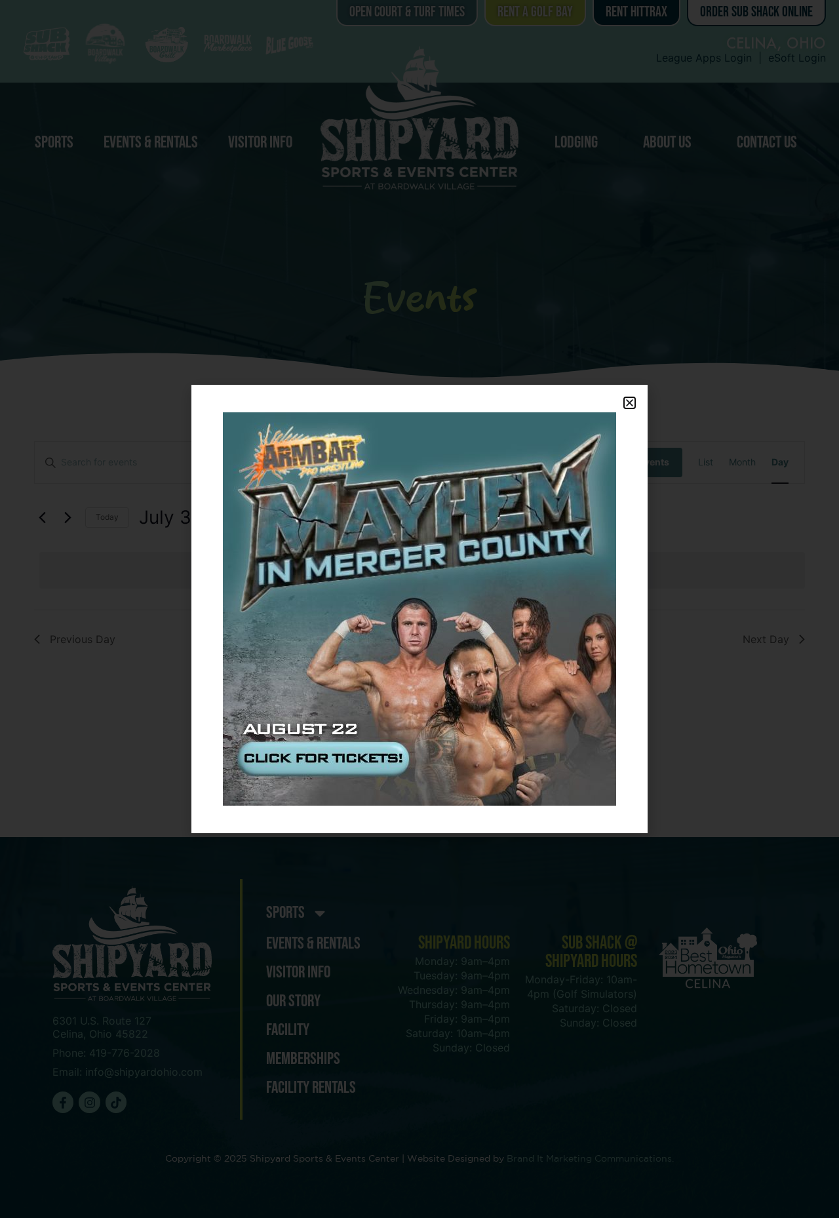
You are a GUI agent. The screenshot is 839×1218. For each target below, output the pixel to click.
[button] (629, 403)
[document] (419, 609)
